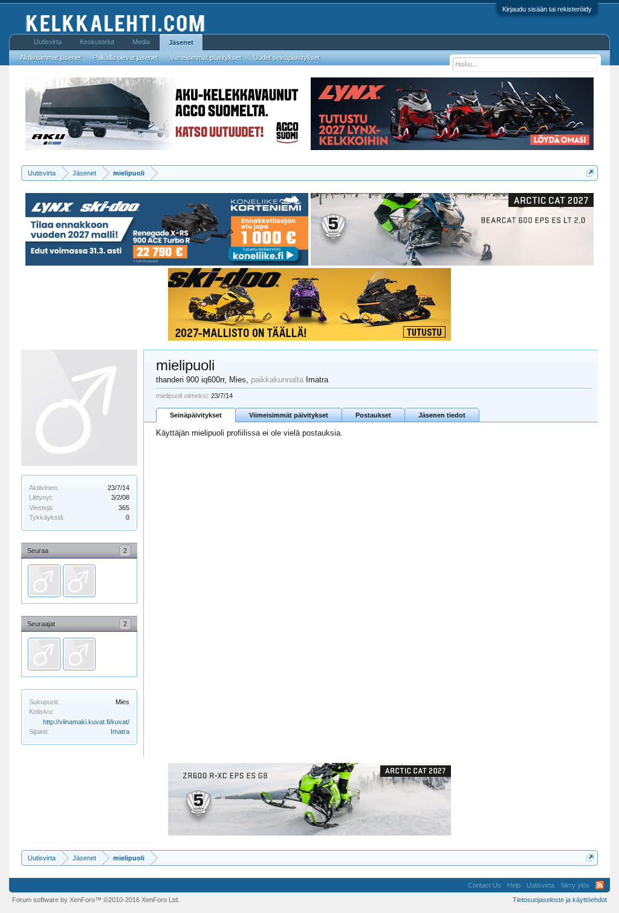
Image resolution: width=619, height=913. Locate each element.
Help (513, 885)
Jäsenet (181, 42)
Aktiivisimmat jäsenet (50, 57)
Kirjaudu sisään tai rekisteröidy (547, 9)
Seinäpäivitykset (196, 415)
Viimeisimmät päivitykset (288, 415)
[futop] (44, 580)
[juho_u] (79, 580)
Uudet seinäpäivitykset (286, 57)
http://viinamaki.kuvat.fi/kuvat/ (86, 721)
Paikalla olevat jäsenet (125, 57)
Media (141, 41)
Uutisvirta (48, 41)
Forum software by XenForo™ (96, 899)
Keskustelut (97, 41)
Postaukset (373, 415)
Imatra (120, 731)
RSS (599, 885)
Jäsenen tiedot (441, 415)
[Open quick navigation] (590, 173)
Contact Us (484, 885)
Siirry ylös (574, 885)
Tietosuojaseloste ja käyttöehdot (560, 899)
